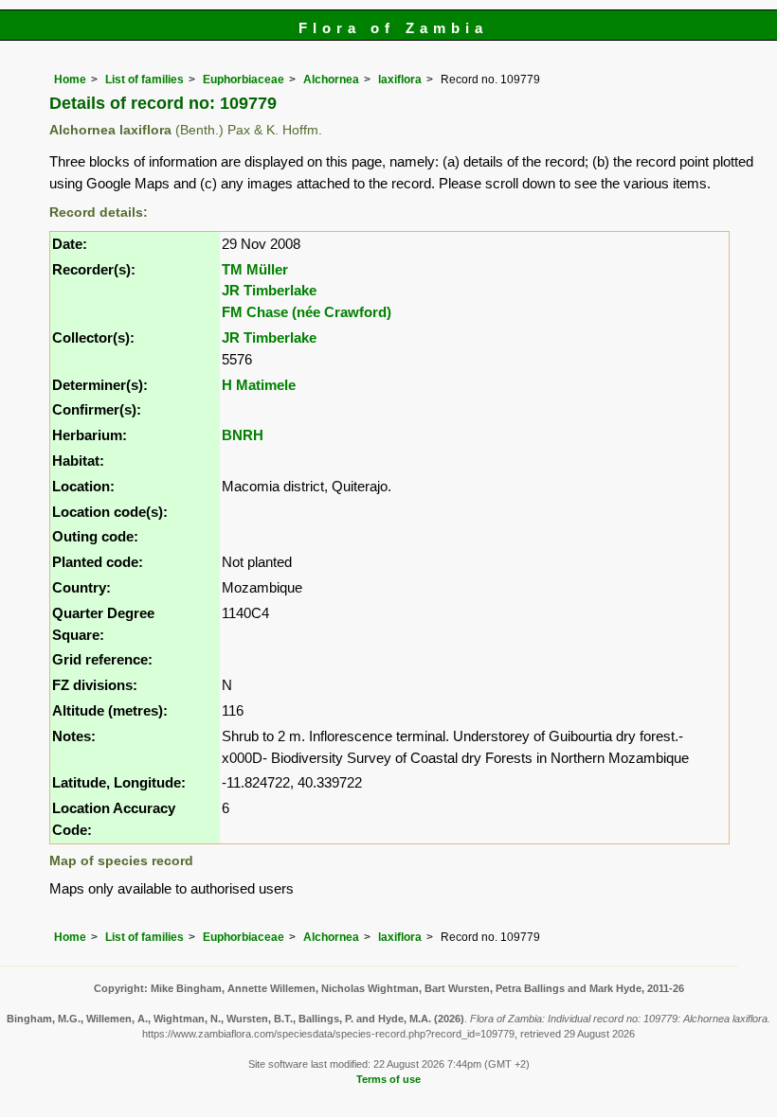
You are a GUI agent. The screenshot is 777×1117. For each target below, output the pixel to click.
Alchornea (331, 79)
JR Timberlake (269, 290)
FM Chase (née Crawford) (306, 312)
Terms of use (388, 1079)
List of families (144, 79)
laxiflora (400, 79)
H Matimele (259, 385)
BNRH (242, 435)
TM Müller (255, 269)
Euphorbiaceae (243, 79)
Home (70, 79)
